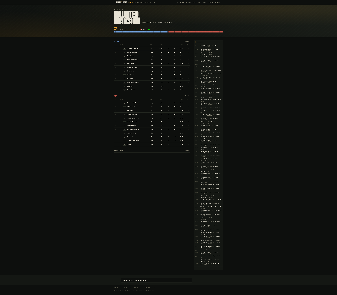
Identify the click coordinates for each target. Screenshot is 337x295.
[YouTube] (180, 2)
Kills (206, 268)
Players (210, 2)
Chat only (201, 268)
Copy (188, 280)
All (196, 268)
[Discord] (183, 2)
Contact (218, 2)
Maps (204, 2)
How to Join (196, 2)
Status (188, 2)
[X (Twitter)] (177, 2)
